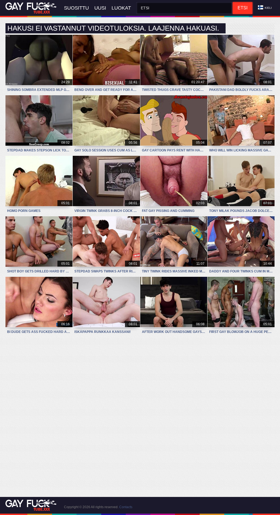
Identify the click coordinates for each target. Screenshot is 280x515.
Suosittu (76, 8)
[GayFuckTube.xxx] (32, 8)
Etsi (242, 7)
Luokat (121, 8)
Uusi (100, 8)
